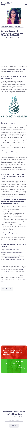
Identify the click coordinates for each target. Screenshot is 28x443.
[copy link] (11, 289)
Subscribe (14, 425)
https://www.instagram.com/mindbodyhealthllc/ (12, 256)
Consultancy (3, 26)
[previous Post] (14, 366)
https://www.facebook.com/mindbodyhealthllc (12, 252)
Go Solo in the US (17, 26)
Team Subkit (10, 37)
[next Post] (14, 352)
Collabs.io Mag (6, 4)
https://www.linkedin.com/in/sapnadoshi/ (15, 259)
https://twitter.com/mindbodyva (12, 257)
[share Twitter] (3, 289)
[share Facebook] (7, 289)
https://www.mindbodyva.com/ (13, 249)
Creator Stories (10, 26)
